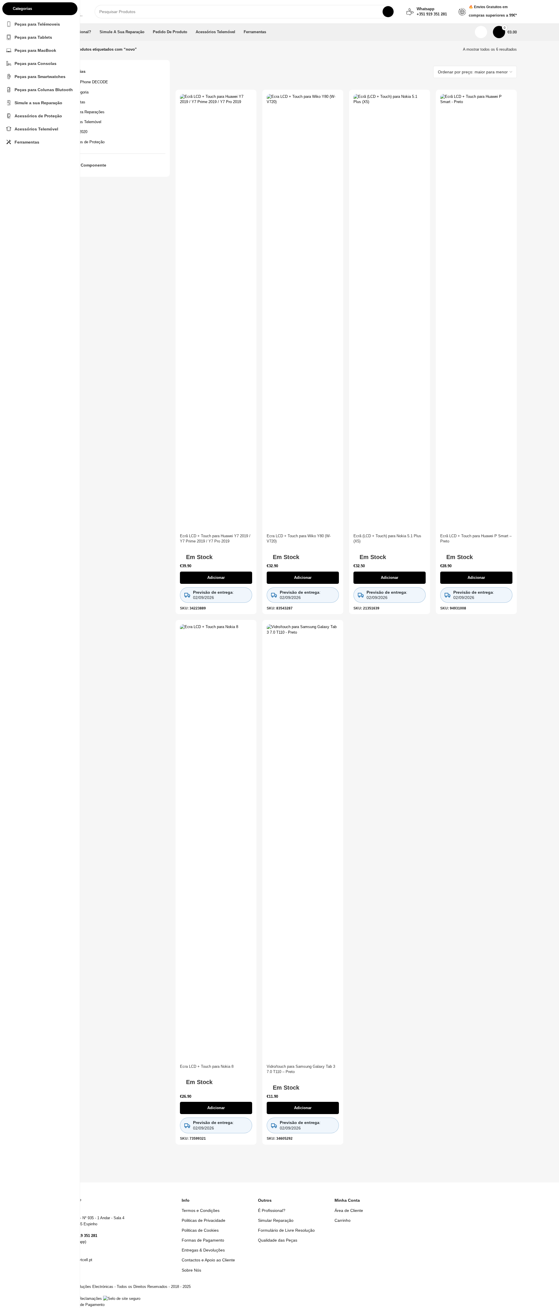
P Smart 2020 (75, 132)
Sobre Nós (191, 1270)
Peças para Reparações (84, 112)
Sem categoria (76, 92)
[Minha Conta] (481, 32)
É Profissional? (271, 1210)
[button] (216, 578)
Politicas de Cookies (200, 1230)
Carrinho (343, 1220)
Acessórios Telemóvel (82, 122)
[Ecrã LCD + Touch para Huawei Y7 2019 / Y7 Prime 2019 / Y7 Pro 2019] (216, 312)
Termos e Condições (201, 1210)
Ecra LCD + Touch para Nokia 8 (206, 1066)
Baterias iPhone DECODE (86, 82)
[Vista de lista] (407, 71)
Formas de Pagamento (203, 1240)
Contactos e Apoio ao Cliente (208, 1260)
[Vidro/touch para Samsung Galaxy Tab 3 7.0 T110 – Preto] (303, 842)
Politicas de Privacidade (203, 1220)
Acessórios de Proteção (84, 142)
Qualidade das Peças (277, 1240)
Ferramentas (74, 102)
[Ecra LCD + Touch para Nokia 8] (216, 842)
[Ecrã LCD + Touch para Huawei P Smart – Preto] (476, 312)
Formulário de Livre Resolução (286, 1230)
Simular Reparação (275, 1220)
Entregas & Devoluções (203, 1250)
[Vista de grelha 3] (416, 71)
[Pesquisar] (388, 11)
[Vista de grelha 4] (424, 71)
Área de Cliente (349, 1210)
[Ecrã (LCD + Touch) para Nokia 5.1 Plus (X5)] (389, 312)
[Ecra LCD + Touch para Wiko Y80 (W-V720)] (303, 312)
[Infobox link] (426, 11)
